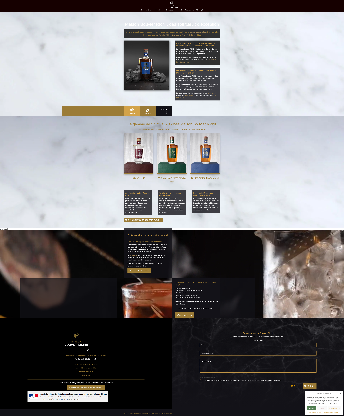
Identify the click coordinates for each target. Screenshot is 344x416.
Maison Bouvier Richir (198, 32)
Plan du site (86, 375)
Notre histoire (146, 10)
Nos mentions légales (86, 372)
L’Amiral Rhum (189, 95)
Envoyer (308, 386)
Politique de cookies (313, 412)
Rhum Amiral (187, 35)
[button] (340, 394)
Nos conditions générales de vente (86, 364)
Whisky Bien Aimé (173, 35)
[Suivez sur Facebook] (84, 349)
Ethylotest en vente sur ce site (85, 388)
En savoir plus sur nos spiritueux (142, 220)
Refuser (322, 408)
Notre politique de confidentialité (86, 368)
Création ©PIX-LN (167, 413)
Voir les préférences (334, 408)
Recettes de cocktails (174, 10)
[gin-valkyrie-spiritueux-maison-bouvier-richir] (146, 90)
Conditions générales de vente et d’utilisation (328, 412)
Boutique (159, 10)
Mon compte (189, 10)
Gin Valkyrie (160, 35)
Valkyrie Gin (211, 93)
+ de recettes (185, 315)
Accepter (311, 408)
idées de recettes (138, 270)
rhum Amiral (133, 255)
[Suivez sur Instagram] (87, 349)
